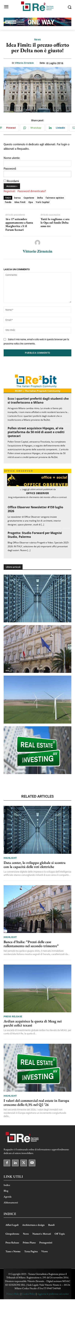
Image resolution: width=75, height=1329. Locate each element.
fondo (8, 202)
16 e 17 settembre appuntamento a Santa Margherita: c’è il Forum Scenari (19, 224)
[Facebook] (7, 1163)
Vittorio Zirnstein (24, 63)
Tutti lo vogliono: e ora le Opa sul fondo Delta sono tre (55, 222)
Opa (30, 202)
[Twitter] (23, 1163)
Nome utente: (12, 158)
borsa (17, 197)
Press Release (13, 1016)
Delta (40, 197)
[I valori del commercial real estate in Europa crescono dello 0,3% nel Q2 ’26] (37, 750)
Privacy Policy (13, 1293)
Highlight (10, 858)
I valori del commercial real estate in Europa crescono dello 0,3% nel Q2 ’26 (36, 1102)
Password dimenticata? (31, 191)
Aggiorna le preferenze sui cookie (53, 1293)
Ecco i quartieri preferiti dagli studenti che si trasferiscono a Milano (38, 400)
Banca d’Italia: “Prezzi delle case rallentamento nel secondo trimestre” (31, 943)
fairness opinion (55, 197)
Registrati (9, 191)
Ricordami (13, 181)
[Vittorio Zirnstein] (37, 242)
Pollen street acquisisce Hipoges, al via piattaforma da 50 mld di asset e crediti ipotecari (36, 432)
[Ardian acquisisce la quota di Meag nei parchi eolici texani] (37, 699)
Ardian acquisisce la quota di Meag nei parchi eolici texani (33, 1023)
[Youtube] (32, 1163)
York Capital (42, 202)
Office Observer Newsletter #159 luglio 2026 (35, 509)
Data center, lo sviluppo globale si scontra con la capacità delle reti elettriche (35, 864)
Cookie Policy (28, 1293)
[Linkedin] (15, 1163)
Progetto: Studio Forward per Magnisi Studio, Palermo (35, 535)
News (37, 39)
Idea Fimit (19, 202)
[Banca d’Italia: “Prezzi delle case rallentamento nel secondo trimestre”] (37, 649)
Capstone (29, 197)
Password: (10, 168)
